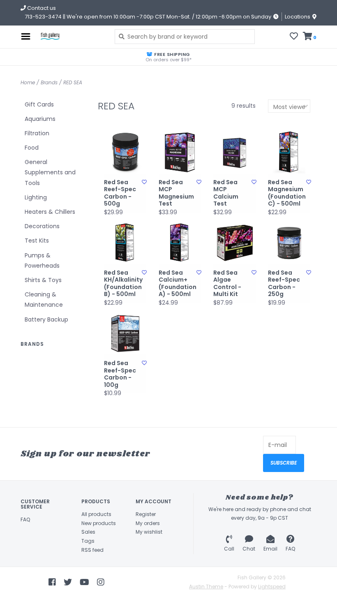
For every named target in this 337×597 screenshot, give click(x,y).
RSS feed (92, 549)
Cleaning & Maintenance (44, 299)
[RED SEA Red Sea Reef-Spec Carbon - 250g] (289, 243)
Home (28, 82)
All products (96, 514)
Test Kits (37, 240)
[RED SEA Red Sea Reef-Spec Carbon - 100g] (125, 333)
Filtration (37, 133)
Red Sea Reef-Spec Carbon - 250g (284, 283)
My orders (148, 523)
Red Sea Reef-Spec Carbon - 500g (120, 193)
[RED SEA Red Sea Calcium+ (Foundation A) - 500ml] (180, 243)
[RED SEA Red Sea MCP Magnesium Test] (180, 152)
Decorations (42, 226)
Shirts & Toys (43, 280)
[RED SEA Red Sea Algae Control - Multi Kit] (234, 243)
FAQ (25, 519)
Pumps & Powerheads (42, 260)
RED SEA (72, 82)
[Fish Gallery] (70, 36)
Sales (88, 531)
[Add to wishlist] (144, 181)
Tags (88, 540)
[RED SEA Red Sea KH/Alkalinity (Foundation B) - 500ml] (125, 243)
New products (98, 523)
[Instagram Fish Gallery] (101, 582)
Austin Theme (206, 586)
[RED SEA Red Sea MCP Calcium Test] (234, 152)
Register (146, 514)
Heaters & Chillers (50, 212)
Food (32, 147)
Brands (49, 82)
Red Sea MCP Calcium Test (225, 193)
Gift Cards (39, 104)
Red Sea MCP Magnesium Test (176, 193)
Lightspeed (272, 586)
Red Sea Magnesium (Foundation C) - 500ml (287, 193)
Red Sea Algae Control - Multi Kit (227, 283)
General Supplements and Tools (50, 172)
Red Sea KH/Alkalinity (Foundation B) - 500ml (123, 283)
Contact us (41, 8)
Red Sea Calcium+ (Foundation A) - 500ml (177, 283)
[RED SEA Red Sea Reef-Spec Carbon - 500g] (125, 152)
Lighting (36, 197)
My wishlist (149, 531)
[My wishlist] (294, 37)
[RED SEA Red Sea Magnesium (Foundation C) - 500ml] (289, 152)
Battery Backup (46, 319)
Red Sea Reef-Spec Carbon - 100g (120, 374)
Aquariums (40, 119)
